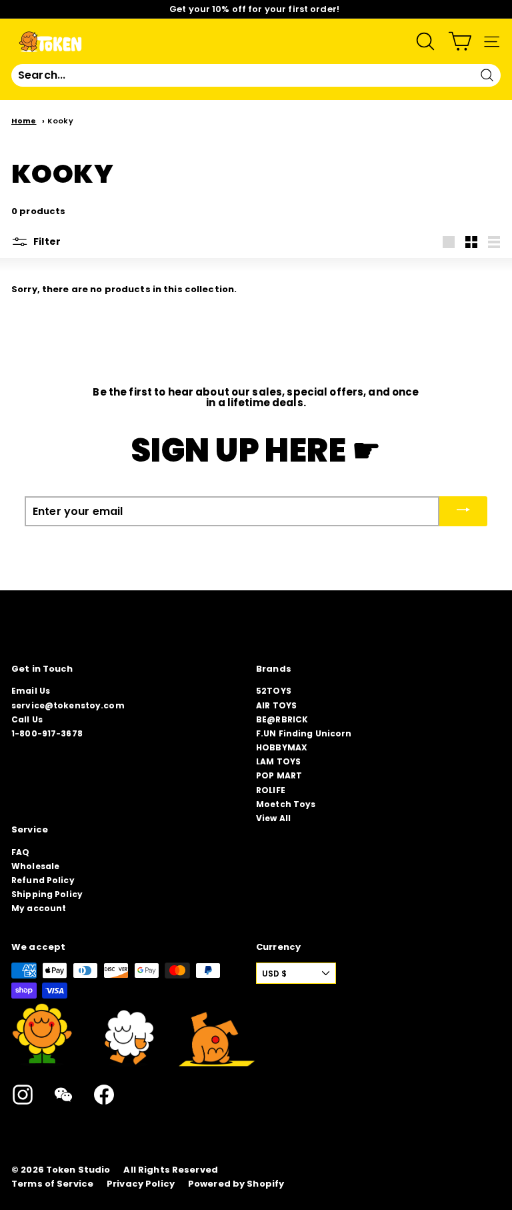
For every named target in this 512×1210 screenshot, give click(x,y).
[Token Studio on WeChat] (63, 1095)
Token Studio (78, 1170)
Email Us (30, 690)
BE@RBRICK (282, 719)
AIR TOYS (276, 705)
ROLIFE (270, 790)
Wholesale (35, 866)
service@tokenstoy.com (68, 705)
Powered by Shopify (236, 1184)
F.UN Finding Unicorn (304, 733)
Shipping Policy (47, 894)
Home (24, 120)
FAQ (20, 852)
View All (273, 818)
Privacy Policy (141, 1184)
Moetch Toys (285, 804)
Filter (46, 241)
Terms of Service (52, 1184)
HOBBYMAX (281, 747)
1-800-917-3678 (47, 733)
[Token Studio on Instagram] (23, 1095)
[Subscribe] (463, 511)
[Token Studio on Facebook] (104, 1095)
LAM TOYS (278, 761)
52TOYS (273, 690)
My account (38, 908)
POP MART (279, 775)
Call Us (27, 719)
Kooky (60, 120)
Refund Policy (43, 880)
